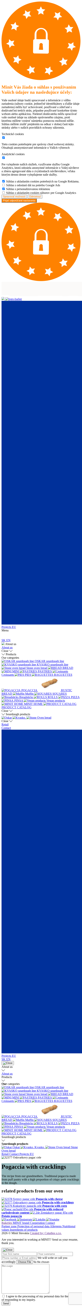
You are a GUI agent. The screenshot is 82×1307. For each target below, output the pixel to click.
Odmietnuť (35, 196)
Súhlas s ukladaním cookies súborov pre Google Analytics (41, 192)
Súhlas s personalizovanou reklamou (28, 189)
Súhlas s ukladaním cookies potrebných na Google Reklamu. (42, 181)
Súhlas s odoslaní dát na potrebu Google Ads (33, 185)
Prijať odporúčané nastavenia (19, 200)
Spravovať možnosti (14, 196)
